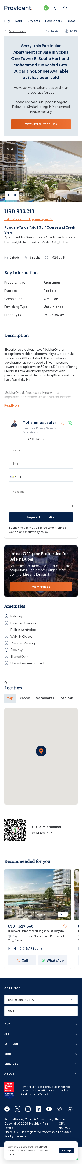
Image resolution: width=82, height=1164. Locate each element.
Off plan (11, 1044)
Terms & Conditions (38, 1119)
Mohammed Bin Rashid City (38, 242)
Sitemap (60, 1119)
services (11, 1063)
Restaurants (44, 698)
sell (7, 1034)
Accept (67, 1150)
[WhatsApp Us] (46, 8)
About (9, 1073)
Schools (24, 698)
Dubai (63, 242)
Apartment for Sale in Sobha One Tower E (34, 237)
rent (8, 1054)
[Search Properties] (65, 8)
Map (10, 698)
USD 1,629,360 (20, 926)
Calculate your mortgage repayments (28, 219)
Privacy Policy (39, 532)
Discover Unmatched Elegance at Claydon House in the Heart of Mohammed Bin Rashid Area (37, 931)
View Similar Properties (41, 124)
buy (7, 1024)
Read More (12, 405)
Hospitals (65, 698)
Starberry (20, 1136)
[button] (13, 477)
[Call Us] (55, 8)
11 (15, 195)
